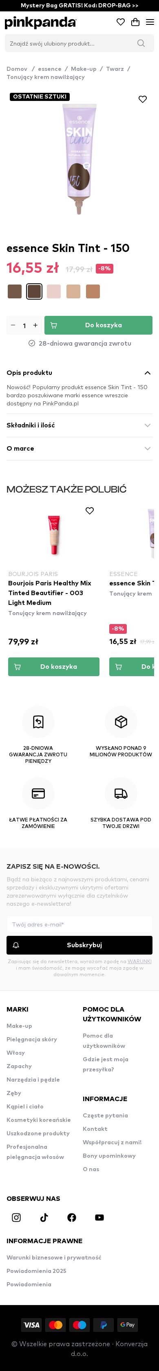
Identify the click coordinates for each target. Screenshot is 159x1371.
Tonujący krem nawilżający (46, 77)
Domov (21, 69)
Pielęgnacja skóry (32, 1039)
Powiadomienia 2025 (36, 1271)
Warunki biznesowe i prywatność (54, 1258)
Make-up (84, 69)
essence (50, 69)
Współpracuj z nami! (112, 1142)
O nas (91, 1169)
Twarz (115, 69)
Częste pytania (105, 1116)
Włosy (16, 1053)
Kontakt (95, 1129)
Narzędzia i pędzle (33, 1080)
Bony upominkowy (109, 1156)
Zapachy (19, 1066)
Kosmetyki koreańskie (39, 1120)
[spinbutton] (24, 325)
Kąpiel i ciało (25, 1107)
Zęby (14, 1093)
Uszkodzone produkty (38, 1134)
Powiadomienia (29, 1285)
